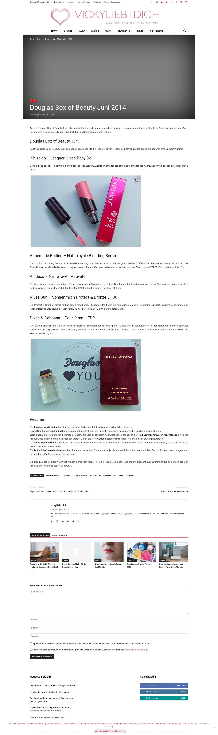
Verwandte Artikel (40, 535)
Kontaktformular (84, 2)
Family (82, 31)
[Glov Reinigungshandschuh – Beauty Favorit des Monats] (173, 552)
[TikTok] (176, 2)
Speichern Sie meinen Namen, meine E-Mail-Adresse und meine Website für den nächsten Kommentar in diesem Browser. (91, 643)
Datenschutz (59, 2)
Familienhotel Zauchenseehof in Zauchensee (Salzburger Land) (51, 700)
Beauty (54, 31)
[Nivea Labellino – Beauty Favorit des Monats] (109, 552)
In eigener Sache (156, 31)
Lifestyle (68, 31)
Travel (108, 31)
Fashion (95, 31)
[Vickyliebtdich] (109, 15)
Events (140, 31)
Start (32, 39)
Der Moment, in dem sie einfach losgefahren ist (52, 685)
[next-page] (36, 573)
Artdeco (67, 475)
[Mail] (166, 2)
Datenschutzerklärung (136, 649)
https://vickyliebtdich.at (59, 509)
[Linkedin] (161, 2)
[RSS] (68, 521)
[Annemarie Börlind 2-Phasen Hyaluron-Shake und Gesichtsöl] (44, 552)
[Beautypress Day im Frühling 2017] (141, 552)
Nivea (120, 475)
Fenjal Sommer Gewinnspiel (174, 491)
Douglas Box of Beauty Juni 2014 (102, 475)
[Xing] (186, 2)
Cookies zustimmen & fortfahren (110, 731)
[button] (184, 31)
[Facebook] (151, 2)
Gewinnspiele (124, 31)
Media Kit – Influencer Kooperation (106, 2)
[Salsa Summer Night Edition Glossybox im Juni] (76, 552)
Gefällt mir (181, 685)
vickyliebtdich (39, 115)
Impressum (71, 2)
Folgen (183, 692)
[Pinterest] (171, 2)
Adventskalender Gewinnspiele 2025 (47, 717)
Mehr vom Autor (59, 535)
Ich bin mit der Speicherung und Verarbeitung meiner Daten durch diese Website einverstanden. (90, 649)
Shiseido (129, 475)
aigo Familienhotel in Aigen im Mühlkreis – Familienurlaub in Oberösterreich (49, 709)
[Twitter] (181, 2)
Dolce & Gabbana (80, 475)
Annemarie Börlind (53, 475)
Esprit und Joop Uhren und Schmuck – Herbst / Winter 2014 (59, 491)
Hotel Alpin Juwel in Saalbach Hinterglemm (50, 692)
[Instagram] (156, 2)
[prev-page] (32, 573)
